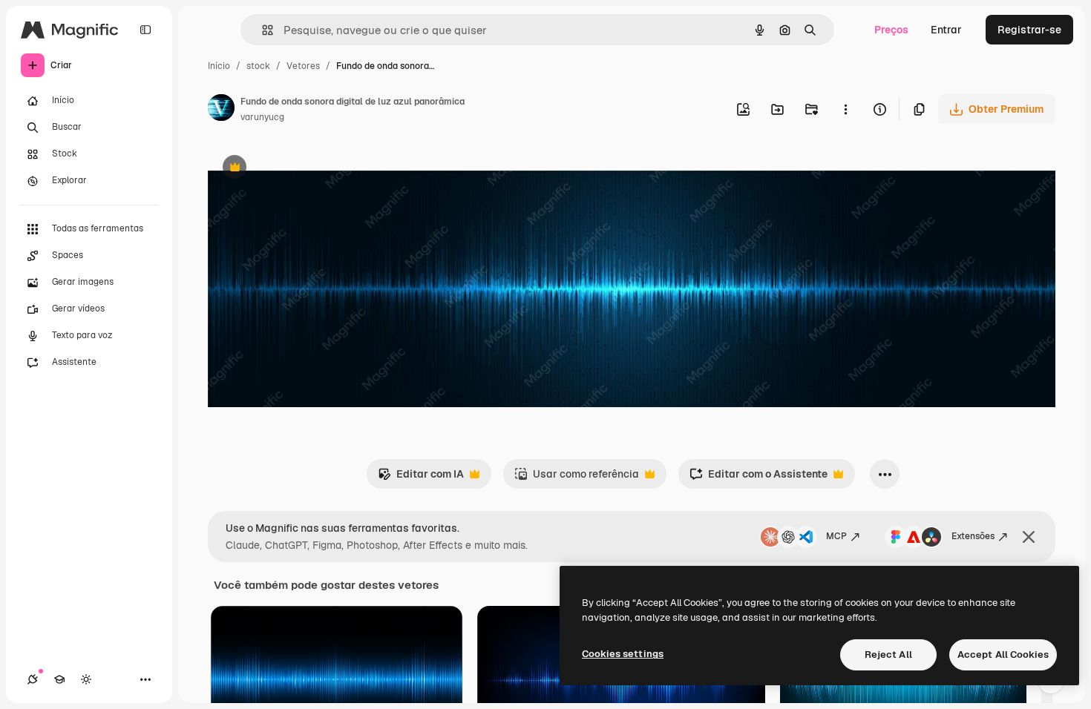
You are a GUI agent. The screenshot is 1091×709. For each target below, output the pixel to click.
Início (219, 66)
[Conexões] (33, 679)
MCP (836, 536)
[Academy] (59, 679)
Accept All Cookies (1003, 654)
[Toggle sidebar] (145, 30)
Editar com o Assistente (758, 478)
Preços (891, 29)
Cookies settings (623, 653)
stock (258, 66)
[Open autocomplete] (261, 30)
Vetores (303, 66)
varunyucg (262, 117)
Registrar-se (1029, 29)
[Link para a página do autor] (221, 109)
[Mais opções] (845, 109)
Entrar (946, 29)
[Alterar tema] (86, 679)
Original (303, 169)
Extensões (973, 536)
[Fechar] (1029, 537)
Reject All (888, 654)
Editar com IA (421, 478)
